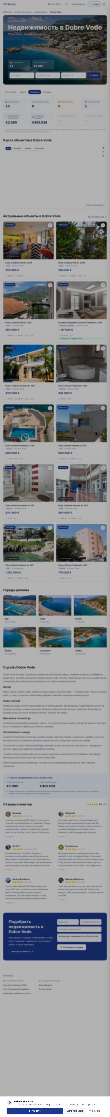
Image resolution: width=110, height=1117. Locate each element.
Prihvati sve (35, 1111)
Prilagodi (96, 1111)
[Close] (102, 1100)
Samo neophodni (75, 1111)
